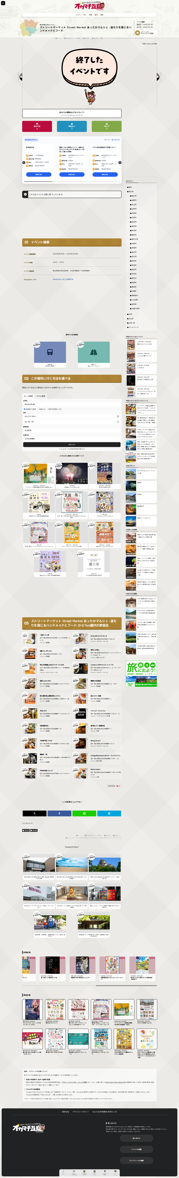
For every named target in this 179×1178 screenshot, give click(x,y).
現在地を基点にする (55, 409)
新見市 (134, 230)
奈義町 (134, 291)
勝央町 (134, 287)
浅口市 (134, 256)
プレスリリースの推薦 (136, 1160)
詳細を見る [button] (38, 174)
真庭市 (134, 248)
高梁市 (134, 226)
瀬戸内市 (135, 239)
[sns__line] (84, 813)
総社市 (134, 222)
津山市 (134, 204)
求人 (85, 15)
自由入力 (42, 409)
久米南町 (135, 300)
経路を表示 (72, 444)
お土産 (131, 318)
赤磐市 (134, 243)
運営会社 (65, 1111)
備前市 (134, 235)
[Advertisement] (72, 219)
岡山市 (26, 830)
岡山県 (34, 830)
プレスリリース (134, 327)
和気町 (134, 261)
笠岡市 (134, 213)
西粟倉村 (135, 295)
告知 (101, 15)
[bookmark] (137, 32)
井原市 (134, 217)
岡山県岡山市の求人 (31, 140)
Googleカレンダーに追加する (63, 279)
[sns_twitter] (35, 813)
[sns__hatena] (109, 813)
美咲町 (134, 304)
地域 (90, 15)
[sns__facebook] (59, 813)
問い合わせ (136, 1138)
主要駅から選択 (31, 409)
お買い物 (132, 323)
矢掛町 (134, 274)
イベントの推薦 (136, 1149)
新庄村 (134, 278)
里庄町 (134, 269)
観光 (96, 15)
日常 (130, 314)
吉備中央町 (136, 308)
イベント (78, 15)
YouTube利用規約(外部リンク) (104, 1111)
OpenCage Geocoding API (115, 1082)
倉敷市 (134, 200)
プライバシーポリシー (81, 1111)
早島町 (134, 265)
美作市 (134, 252)
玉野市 (134, 209)
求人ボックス (116, 140)
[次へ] (120, 162)
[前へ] (23, 162)
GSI (58, 1082)
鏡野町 (134, 282)
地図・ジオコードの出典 (150, 43)
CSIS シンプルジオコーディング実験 (74, 1082)
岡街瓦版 (28, 1127)
